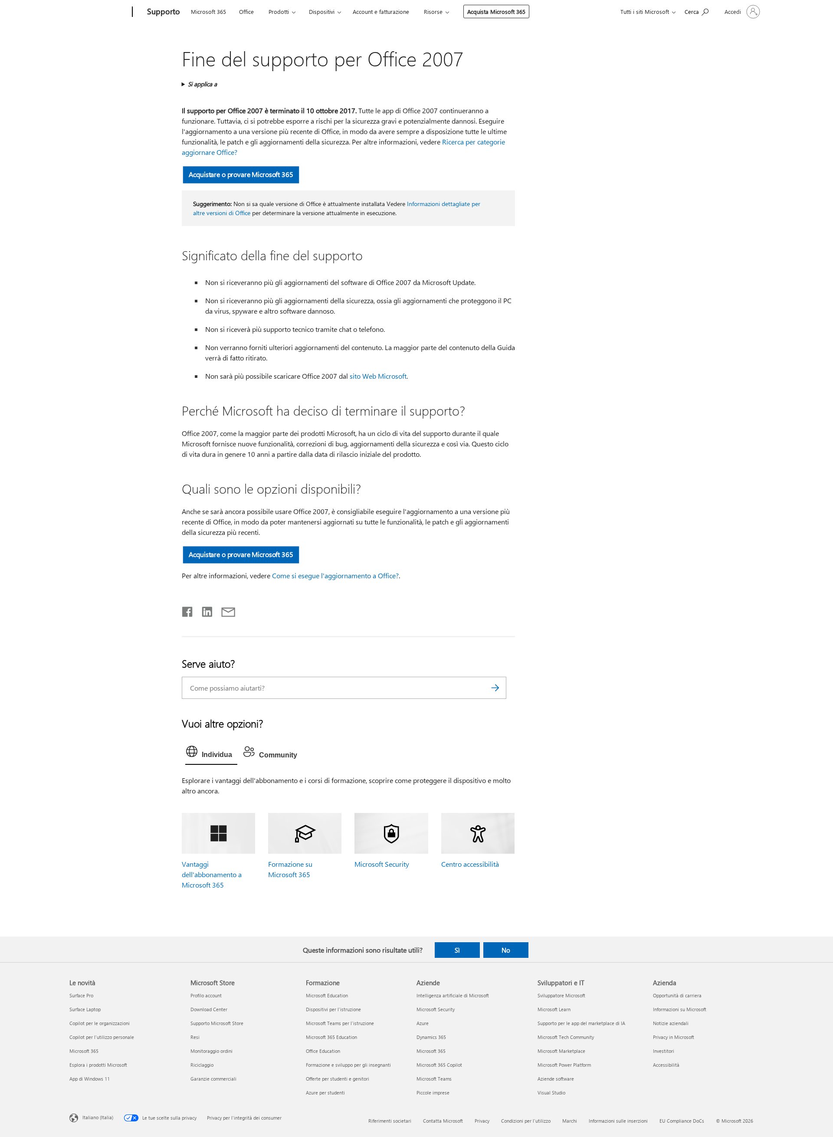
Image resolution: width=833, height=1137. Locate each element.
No (506, 950)
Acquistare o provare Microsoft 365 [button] (241, 174)
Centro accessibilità (470, 863)
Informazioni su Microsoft (679, 1009)
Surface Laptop (85, 1009)
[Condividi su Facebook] (188, 610)
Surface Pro (81, 995)
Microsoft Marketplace (561, 1051)
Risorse (433, 11)
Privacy (482, 1120)
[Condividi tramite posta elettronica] (224, 610)
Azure (422, 1023)
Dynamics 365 (431, 1037)
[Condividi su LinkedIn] (203, 610)
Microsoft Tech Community (566, 1037)
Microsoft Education (327, 995)
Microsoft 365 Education (331, 1037)
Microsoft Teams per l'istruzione (340, 1023)
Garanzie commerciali (213, 1078)
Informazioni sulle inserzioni (618, 1120)
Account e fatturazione (381, 11)
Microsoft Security (381, 863)
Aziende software (556, 1078)
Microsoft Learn (554, 1009)
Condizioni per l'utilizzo (526, 1120)
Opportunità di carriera (677, 995)
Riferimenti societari (389, 1120)
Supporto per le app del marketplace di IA (581, 1023)
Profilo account (206, 995)
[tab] (211, 753)
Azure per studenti (325, 1092)
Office (246, 11)
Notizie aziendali (671, 1023)
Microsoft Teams (434, 1078)
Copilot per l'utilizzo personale (101, 1037)
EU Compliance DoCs (681, 1120)
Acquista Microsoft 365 (496, 11)
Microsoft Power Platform (564, 1065)
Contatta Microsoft (443, 1120)
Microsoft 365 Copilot (439, 1065)
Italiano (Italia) (97, 1117)
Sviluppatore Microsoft (561, 995)
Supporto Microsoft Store (216, 1023)
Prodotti (279, 11)
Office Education (323, 1051)
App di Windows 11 (89, 1078)
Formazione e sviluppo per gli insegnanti (348, 1065)
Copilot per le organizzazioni (99, 1023)
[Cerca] (495, 688)
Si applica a (202, 84)
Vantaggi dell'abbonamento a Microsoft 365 (212, 874)
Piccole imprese (432, 1092)
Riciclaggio (201, 1065)
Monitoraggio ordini (211, 1051)
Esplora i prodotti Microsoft (98, 1065)
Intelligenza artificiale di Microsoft (452, 995)
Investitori (663, 1051)
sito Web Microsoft (378, 375)
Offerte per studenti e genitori (337, 1078)
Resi (195, 1037)
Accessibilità (666, 1065)
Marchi (569, 1120)
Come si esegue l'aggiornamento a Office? (335, 575)
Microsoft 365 (208, 11)
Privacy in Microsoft (673, 1037)
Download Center (208, 1009)
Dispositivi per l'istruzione (333, 1009)
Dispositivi (322, 11)
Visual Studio (551, 1092)
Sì (457, 950)
